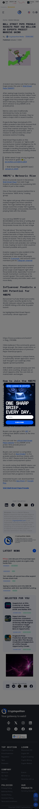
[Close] (33, 385)
